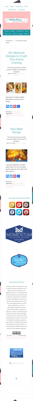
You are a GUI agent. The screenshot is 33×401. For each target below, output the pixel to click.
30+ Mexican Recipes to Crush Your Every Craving (16, 57)
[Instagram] (26, 208)
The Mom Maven (16, 20)
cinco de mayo (16, 183)
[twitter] (19, 215)
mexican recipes (16, 115)
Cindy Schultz (15, 335)
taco (7, 187)
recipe (23, 185)
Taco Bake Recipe (16, 130)
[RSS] (12, 208)
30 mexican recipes (17, 113)
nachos (22, 115)
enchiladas (8, 115)
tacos (7, 117)
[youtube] (26, 215)
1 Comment (23, 143)
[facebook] (12, 215)
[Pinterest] (19, 208)
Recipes (19, 111)
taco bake (11, 187)
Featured (14, 111)
